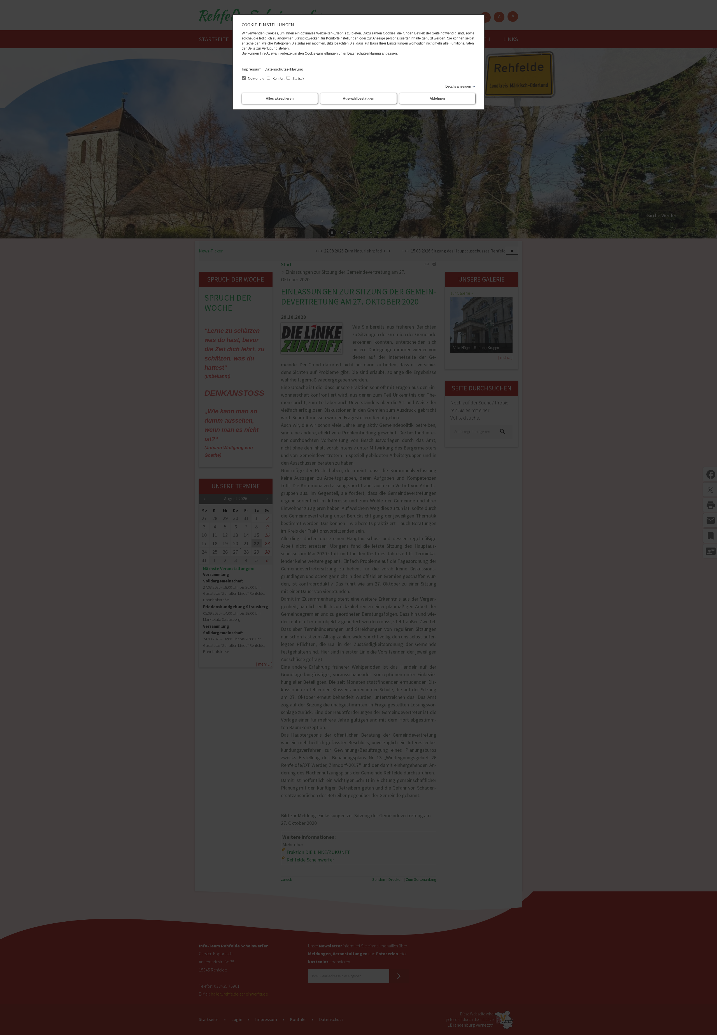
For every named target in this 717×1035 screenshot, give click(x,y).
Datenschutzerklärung (283, 69)
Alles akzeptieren (280, 98)
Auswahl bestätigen (358, 98)
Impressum (252, 69)
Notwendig (256, 79)
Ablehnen (437, 98)
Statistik (298, 79)
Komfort (278, 79)
